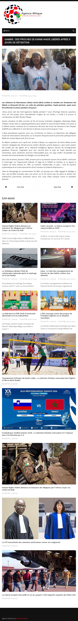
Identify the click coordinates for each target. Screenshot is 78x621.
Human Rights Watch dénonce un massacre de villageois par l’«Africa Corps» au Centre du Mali (17, 228)
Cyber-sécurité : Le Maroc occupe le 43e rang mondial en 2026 (58, 227)
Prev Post (20, 187)
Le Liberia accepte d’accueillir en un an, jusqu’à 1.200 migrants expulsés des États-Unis (39, 595)
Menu (7, 31)
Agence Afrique (32, 96)
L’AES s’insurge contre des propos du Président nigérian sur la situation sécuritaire (56, 315)
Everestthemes (22, 618)
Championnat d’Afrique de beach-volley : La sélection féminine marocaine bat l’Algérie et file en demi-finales (38, 379)
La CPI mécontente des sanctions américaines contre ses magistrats (31, 542)
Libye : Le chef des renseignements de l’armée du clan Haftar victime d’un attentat (57, 273)
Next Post (57, 187)
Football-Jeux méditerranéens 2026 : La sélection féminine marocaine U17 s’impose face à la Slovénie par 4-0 (37, 434)
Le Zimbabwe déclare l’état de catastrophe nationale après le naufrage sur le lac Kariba (19, 273)
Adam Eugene (32, 234)
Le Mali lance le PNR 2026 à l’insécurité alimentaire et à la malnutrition (18, 314)
